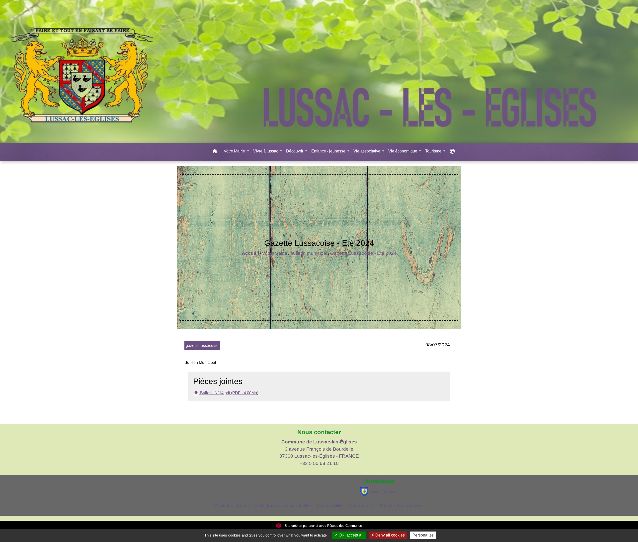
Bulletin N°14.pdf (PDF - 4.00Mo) (225, 393)
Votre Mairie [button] (235, 151)
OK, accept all (350, 535)
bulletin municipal (308, 253)
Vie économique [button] (403, 151)
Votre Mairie (274, 253)
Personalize (423, 535)
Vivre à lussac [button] (266, 151)
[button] (215, 152)
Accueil (250, 253)
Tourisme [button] (433, 151)
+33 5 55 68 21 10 (319, 463)
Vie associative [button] (367, 151)
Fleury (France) (384, 491)
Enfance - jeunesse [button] (328, 151)
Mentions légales (232, 505)
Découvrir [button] (295, 151)
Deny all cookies (389, 535)
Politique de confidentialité (283, 505)
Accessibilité (329, 505)
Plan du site (360, 505)
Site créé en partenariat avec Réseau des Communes (323, 526)
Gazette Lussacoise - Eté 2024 (363, 253)
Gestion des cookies (400, 505)
